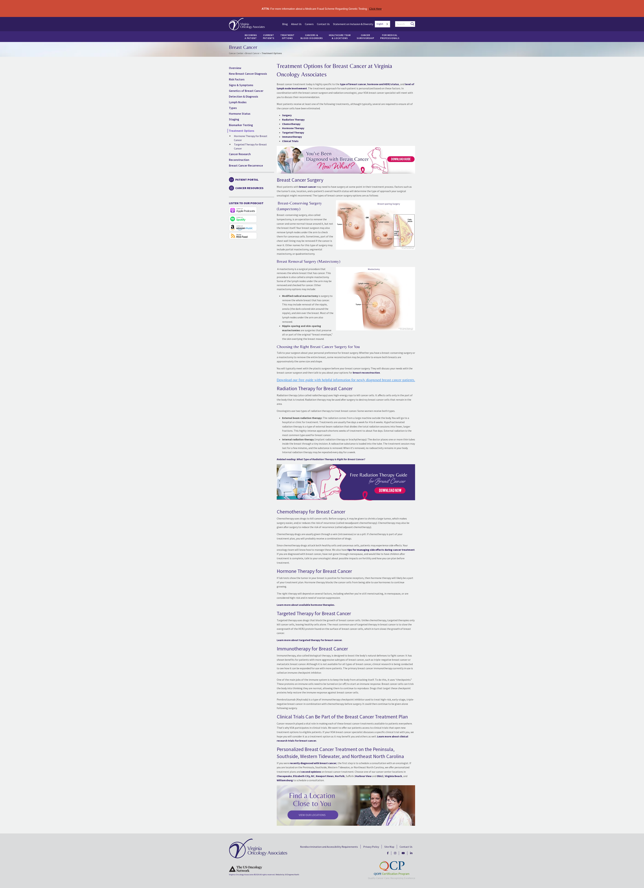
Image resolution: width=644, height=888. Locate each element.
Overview (235, 68)
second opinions (311, 771)
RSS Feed (243, 235)
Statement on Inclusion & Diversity (353, 24)
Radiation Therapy (293, 119)
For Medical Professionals (389, 37)
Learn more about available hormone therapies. (306, 604)
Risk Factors (237, 79)
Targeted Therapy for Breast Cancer (250, 146)
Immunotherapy (292, 136)
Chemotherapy (291, 124)
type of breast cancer (353, 84)
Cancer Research (240, 154)
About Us (296, 24)
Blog (285, 24)
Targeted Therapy (293, 132)
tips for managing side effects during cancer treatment (381, 549)
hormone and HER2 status (383, 84)
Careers (309, 24)
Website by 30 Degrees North (287, 874)
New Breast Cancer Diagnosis (248, 74)
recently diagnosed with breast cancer (313, 763)
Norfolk (340, 776)
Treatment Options (287, 37)
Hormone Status (239, 114)
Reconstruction (239, 160)
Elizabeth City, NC (304, 776)
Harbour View (363, 776)
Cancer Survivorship (365, 37)
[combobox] (382, 24)
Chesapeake (284, 776)
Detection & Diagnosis (243, 96)
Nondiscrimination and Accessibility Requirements (329, 846)
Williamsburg (285, 780)
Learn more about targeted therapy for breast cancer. (309, 640)
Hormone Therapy (293, 128)
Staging (234, 119)
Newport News (325, 776)
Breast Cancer (252, 53)
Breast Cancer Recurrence (246, 165)
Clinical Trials (290, 141)
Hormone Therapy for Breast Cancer (250, 138)
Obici (380, 776)
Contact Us (323, 24)
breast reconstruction (366, 372)
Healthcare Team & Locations (340, 37)
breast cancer (307, 186)
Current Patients (268, 37)
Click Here (375, 8)
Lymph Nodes (238, 102)
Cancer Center (236, 53)
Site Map (389, 846)
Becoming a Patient (251, 37)
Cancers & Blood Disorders (312, 37)
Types (233, 108)
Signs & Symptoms (241, 85)
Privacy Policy (371, 846)
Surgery (287, 115)
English (380, 23)
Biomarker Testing (241, 125)
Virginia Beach (393, 776)
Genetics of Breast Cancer (246, 91)
